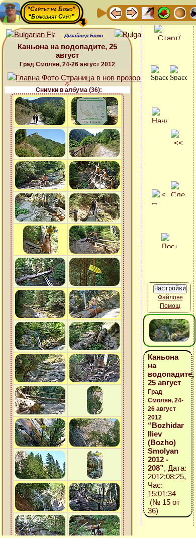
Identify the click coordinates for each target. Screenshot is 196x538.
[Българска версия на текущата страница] (139, 35)
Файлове (170, 297)
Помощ (170, 305)
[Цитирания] (164, 12)
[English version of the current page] (30, 35)
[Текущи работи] (180, 12)
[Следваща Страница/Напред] (132, 12)
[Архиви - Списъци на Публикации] (148, 12)
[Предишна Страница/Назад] (116, 12)
